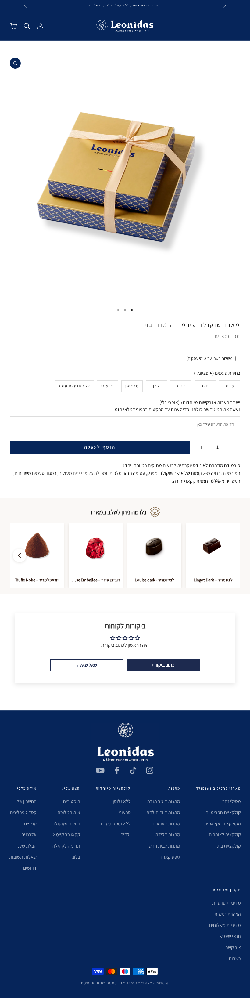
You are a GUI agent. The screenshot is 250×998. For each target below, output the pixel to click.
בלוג (76, 857)
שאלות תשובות (23, 857)
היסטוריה (71, 801)
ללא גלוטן (122, 801)
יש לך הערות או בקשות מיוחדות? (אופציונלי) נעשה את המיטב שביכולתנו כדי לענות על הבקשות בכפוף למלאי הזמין (176, 405)
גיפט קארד (170, 857)
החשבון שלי (26, 801)
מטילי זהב (231, 801)
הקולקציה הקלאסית (222, 823)
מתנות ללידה (167, 834)
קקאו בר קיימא (66, 834)
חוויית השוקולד (66, 823)
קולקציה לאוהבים (225, 834)
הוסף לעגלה (100, 447)
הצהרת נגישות (227, 914)
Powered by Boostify (103, 983)
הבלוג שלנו (26, 846)
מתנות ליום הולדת (163, 812)
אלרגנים (29, 834)
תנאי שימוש (230, 936)
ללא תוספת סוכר (115, 823)
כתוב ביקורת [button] (163, 665)
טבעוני (125, 812)
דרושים (30, 868)
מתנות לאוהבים (166, 823)
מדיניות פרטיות (226, 903)
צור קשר (233, 947)
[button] (19, 555)
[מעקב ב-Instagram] (149, 770)
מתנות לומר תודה (163, 801)
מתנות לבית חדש (164, 846)
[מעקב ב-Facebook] (116, 770)
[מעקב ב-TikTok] (133, 770)
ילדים (125, 834)
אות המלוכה (69, 812)
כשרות (235, 958)
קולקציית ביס (228, 846)
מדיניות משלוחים (225, 925)
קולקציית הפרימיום (223, 812)
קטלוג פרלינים (23, 812)
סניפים (30, 823)
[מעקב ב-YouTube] (100, 770)
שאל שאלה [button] (87, 665)
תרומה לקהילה (66, 846)
